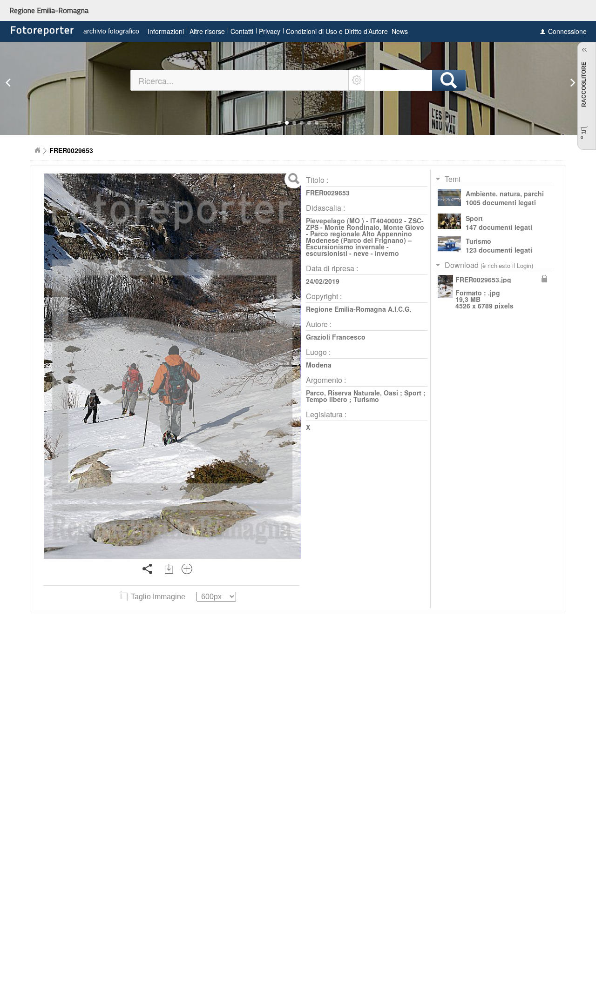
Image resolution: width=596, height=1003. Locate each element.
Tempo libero (326, 399)
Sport (412, 392)
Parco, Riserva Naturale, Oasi (352, 392)
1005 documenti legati (501, 202)
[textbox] (239, 80)
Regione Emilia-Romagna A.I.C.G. (359, 309)
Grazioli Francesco (336, 336)
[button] (279, 123)
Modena (319, 364)
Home (37, 150)
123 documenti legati (499, 249)
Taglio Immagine (158, 597)
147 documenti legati (499, 227)
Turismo (366, 399)
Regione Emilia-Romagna (48, 10)
